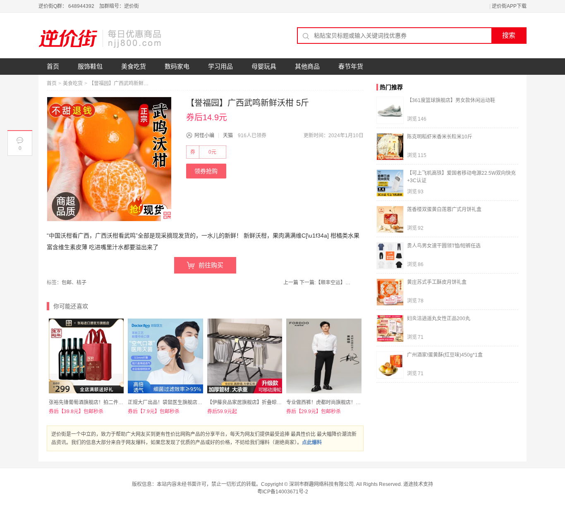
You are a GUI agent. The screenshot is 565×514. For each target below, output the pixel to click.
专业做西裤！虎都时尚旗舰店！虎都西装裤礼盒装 (340, 402)
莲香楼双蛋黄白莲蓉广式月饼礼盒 (444, 209)
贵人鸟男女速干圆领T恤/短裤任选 (444, 246)
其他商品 (307, 66)
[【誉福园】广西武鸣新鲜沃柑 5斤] (109, 159)
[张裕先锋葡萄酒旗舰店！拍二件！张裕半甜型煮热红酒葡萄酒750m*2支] (86, 356)
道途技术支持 (418, 484)
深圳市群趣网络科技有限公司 (321, 484)
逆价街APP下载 (509, 6)
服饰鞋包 (90, 66)
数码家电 (177, 66)
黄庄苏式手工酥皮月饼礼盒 (437, 282)
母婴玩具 (263, 66)
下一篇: (326, 283)
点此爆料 (312, 442)
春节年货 (350, 66)
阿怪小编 (204, 135)
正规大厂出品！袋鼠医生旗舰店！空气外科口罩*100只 (188, 402)
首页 (53, 66)
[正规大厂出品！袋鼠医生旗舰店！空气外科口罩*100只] (165, 356)
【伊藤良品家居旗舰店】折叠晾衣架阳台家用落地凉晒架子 (271, 402)
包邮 (67, 283)
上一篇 (290, 283)
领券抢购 (206, 171)
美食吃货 (133, 66)
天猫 (228, 135)
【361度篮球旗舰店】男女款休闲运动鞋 (451, 100)
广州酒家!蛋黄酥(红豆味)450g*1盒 (445, 355)
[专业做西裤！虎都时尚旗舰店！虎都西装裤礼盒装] (323, 356)
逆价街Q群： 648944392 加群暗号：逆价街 (88, 6)
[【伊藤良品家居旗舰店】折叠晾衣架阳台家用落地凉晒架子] (244, 356)
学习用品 (220, 66)
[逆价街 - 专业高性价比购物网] (100, 38)
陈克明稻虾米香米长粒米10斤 (439, 137)
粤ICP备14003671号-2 (282, 492)
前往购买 (211, 265)
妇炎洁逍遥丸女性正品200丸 (438, 318)
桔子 (81, 283)
